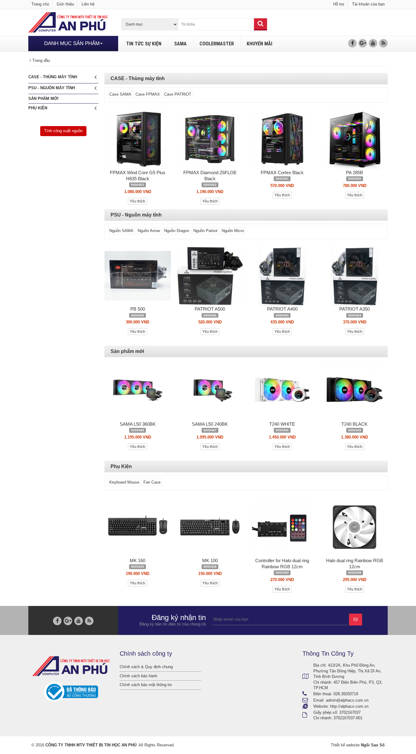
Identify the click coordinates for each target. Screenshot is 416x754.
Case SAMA (120, 94)
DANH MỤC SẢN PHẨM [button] (72, 43)
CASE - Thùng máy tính (52, 77)
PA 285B (354, 172)
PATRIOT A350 (354, 309)
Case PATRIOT (177, 94)
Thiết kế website (345, 745)
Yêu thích (137, 201)
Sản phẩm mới (43, 98)
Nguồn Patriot (205, 230)
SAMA (180, 44)
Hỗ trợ (338, 4)
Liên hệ (88, 4)
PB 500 (137, 309)
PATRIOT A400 (282, 309)
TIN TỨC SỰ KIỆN (143, 44)
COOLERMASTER (216, 44)
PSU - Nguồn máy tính (51, 88)
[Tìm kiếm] (260, 24)
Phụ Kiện (37, 108)
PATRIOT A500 (210, 309)
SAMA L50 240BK (210, 424)
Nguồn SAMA (121, 230)
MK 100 (210, 560)
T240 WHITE (282, 424)
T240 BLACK (354, 424)
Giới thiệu (65, 4)
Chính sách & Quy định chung (146, 666)
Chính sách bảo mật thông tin (146, 684)
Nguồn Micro (233, 230)
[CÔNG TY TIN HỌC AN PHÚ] (68, 22)
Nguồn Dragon (176, 230)
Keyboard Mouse (124, 482)
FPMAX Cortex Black (282, 172)
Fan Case (151, 482)
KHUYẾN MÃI (259, 44)
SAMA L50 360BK (138, 424)
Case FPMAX (148, 94)
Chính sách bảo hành (138, 676)
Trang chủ (40, 4)
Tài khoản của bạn (368, 4)
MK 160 (137, 560)
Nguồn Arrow (149, 230)
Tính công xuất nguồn (63, 131)
